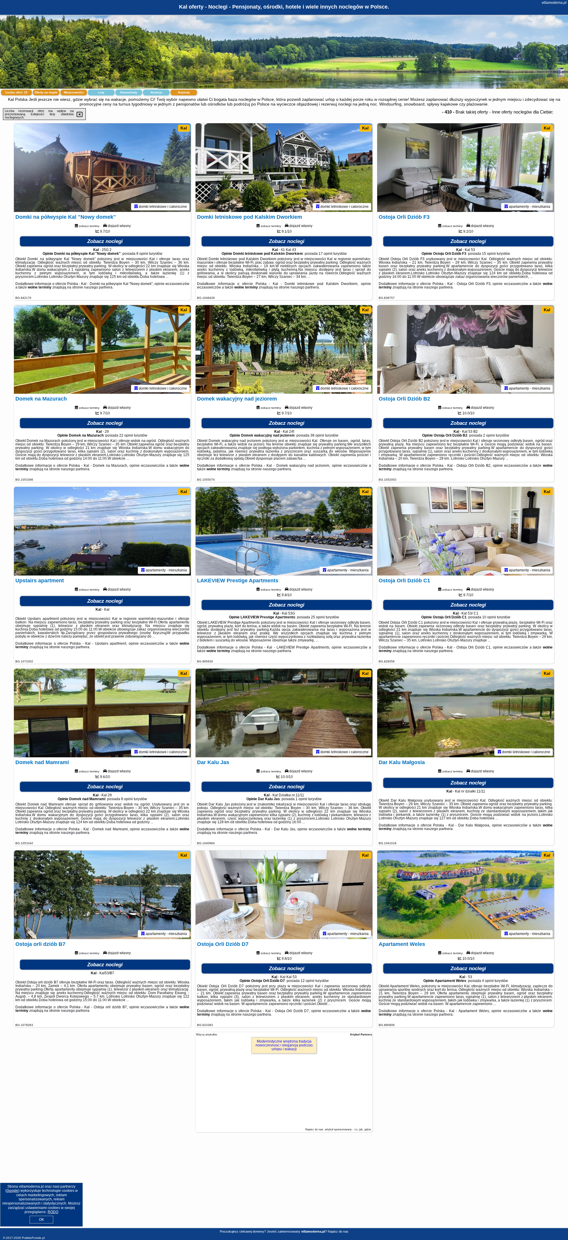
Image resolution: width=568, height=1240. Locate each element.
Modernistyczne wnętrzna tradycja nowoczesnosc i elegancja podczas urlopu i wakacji (284, 1045)
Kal (183, 128)
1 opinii (301, 799)
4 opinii (488, 981)
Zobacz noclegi (105, 241)
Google (12, 1191)
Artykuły (184, 92)
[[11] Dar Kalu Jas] (284, 713)
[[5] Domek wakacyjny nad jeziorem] (284, 349)
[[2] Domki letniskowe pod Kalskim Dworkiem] (284, 167)
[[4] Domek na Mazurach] (102, 349)
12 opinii (307, 981)
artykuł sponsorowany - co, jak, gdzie (348, 1129)
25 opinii (318, 617)
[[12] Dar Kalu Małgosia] (465, 713)
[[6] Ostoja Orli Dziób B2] (465, 349)
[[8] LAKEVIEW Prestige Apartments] (284, 531)
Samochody (128, 92)
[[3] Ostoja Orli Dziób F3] (465, 167)
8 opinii (142, 254)
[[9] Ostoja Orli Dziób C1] (465, 531)
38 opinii (317, 435)
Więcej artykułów (206, 1034)
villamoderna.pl (554, 3)
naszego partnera (98, 287)
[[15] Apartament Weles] (465, 894)
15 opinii (489, 254)
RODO (53, 1212)
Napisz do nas (338, 1231)
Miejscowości (74, 92)
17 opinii (326, 254)
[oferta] (136, 207)
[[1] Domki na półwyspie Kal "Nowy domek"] (102, 167)
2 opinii (489, 435)
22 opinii (126, 435)
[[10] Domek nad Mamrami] (102, 713)
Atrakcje (156, 92)
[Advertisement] (284, 1185)
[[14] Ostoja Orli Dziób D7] (284, 894)
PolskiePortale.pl (33, 1237)
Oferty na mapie (46, 92)
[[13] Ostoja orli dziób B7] (102, 894)
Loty (101, 92)
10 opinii (489, 617)
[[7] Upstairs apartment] (102, 531)
